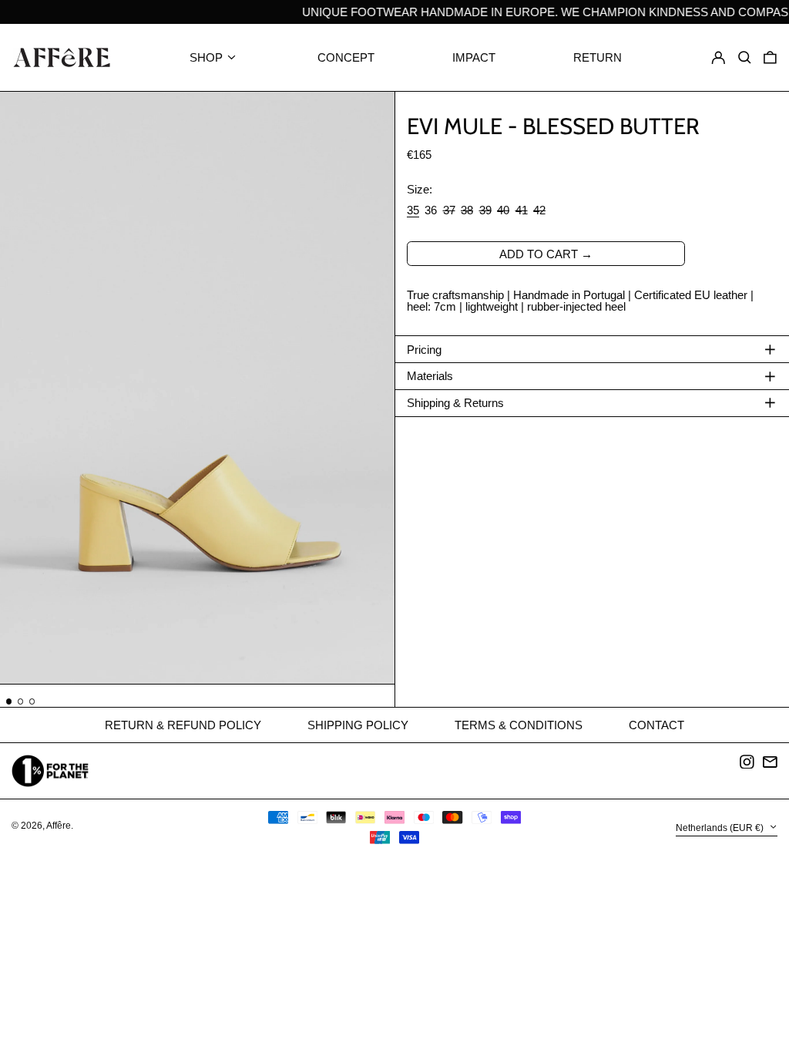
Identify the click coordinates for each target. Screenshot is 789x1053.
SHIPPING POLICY (357, 725)
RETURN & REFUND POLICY (183, 725)
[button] (770, 58)
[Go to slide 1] (9, 701)
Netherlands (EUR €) (721, 828)
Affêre (58, 825)
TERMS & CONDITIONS (519, 725)
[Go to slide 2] (21, 701)
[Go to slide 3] (32, 701)
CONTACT (656, 725)
